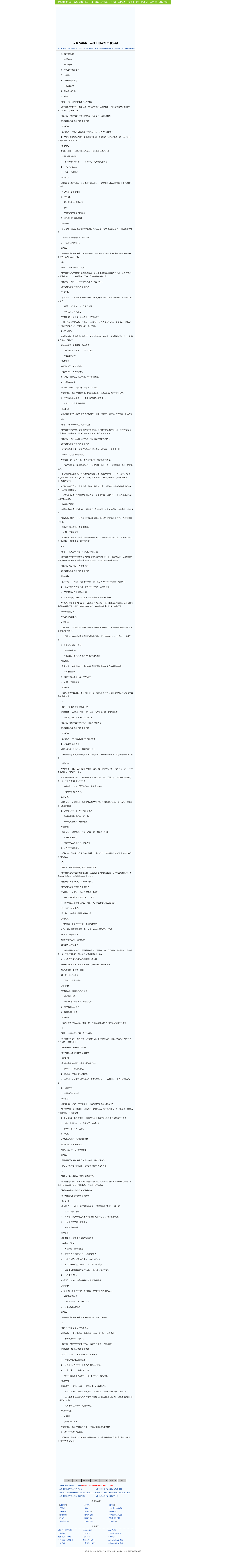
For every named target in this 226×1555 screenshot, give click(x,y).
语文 (71, 2)
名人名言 (150, 2)
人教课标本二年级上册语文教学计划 (108, 1489)
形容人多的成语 (89, 1540)
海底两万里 (89, 1515)
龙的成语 (86, 1533)
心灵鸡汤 (104, 2)
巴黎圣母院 (89, 1521)
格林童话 (63, 1515)
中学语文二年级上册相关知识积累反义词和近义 (76, 1492)
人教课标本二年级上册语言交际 (106, 1496)
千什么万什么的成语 (65, 1540)
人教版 (122, 1480)
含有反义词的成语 (114, 1533)
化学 (86, 2)
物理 (81, 2)
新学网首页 (63, 2)
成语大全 (130, 2)
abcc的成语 (112, 1530)
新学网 (60, 48)
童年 (86, 1508)
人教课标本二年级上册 (77, 48)
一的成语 (61, 1543)
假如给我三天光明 (116, 1515)
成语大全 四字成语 (65, 1530)
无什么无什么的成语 (115, 1540)
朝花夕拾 (88, 1511)
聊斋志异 (88, 1518)
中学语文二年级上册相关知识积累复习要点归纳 (112, 1492)
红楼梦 (111, 1505)
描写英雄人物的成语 (115, 1543)
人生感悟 (113, 2)
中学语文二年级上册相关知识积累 (99, 48)
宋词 (143, 2)
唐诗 (138, 2)
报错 (111, 1485)
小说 (68, 1480)
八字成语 (61, 1533)
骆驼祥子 (63, 1511)
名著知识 (121, 2)
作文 (91, 2)
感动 (97, 2)
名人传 (62, 1518)
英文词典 (159, 2)
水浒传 (87, 1505)
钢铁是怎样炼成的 (116, 1508)
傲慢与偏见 (64, 1521)
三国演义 (63, 1505)
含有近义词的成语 (64, 1537)
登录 (166, 2)
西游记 (62, 1508)
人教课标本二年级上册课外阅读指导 (72, 1496)
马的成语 (111, 1537)
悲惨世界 (112, 1521)
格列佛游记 (113, 1511)
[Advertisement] (95, 23)
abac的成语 (87, 1530)
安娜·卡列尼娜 (114, 1518)
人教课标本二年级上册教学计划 (70, 1489)
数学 (76, 2)
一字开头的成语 (89, 1543)
